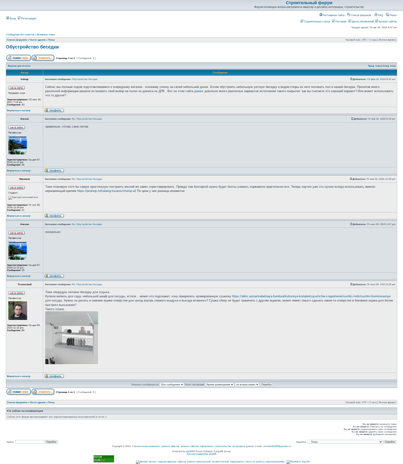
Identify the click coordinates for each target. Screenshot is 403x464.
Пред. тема (374, 66)
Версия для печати (19, 66)
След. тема (389, 66)
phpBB (189, 451)
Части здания (37, 39)
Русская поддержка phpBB (201, 454)
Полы (51, 39)
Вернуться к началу (19, 110)
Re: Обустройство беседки (87, 119)
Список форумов (360, 15)
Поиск (393, 15)
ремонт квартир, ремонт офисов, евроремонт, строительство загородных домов (207, 446)
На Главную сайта (333, 15)
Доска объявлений (362, 21)
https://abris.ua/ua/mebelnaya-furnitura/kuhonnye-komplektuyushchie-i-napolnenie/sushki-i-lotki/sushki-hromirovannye (311, 296)
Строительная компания (146, 446)
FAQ (380, 15)
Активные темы (45, 34)
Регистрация (28, 18)
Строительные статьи (316, 21)
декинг (199, 91)
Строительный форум (309, 2)
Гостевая (340, 21)
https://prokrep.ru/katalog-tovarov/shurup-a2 (106, 191)
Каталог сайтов (387, 21)
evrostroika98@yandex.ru (277, 446)
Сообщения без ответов (20, 34)
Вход (12, 18)
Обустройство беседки (32, 46)
